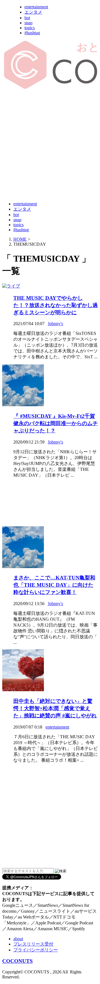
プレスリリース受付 (33, 944)
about (18, 938)
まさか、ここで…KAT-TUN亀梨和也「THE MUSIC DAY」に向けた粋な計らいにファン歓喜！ (54, 585)
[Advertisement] (50, 146)
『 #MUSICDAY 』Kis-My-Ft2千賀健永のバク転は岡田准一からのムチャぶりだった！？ (55, 423)
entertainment (36, 6)
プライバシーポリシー (35, 950)
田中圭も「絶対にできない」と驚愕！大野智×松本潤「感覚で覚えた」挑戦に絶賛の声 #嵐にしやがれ (55, 708)
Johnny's (55, 323)
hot (27, 17)
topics (29, 27)
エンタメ (33, 12)
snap (28, 22)
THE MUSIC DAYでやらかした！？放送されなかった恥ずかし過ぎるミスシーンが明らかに (55, 305)
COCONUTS (17, 961)
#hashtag (32, 32)
